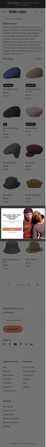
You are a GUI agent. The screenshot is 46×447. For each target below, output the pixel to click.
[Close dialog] (43, 210)
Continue (11, 229)
